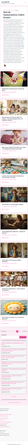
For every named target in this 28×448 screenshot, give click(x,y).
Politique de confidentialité (6, 414)
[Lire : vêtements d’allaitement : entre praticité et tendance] (14, 278)
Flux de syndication (4, 418)
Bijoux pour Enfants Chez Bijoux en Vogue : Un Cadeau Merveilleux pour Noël (14, 148)
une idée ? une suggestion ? (6, 422)
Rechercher (3, 334)
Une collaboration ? (4, 423)
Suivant (25, 331)
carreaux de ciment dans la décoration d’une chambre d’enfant (13, 176)
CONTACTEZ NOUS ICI (5, 426)
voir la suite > (14, 396)
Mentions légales (3, 416)
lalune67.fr (5, 23)
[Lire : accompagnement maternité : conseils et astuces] (14, 221)
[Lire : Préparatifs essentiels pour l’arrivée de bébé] (14, 78)
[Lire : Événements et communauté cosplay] (14, 194)
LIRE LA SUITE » (5, 95)
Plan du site (2, 419)
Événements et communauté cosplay (12, 204)
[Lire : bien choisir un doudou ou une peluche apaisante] (14, 307)
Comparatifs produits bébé (14, 402)
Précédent (3, 331)
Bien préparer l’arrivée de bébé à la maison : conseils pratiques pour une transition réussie (12, 119)
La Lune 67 (5, 2)
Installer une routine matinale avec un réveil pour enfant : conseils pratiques (13, 357)
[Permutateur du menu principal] (25, 2)
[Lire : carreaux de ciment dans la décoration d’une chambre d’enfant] (14, 166)
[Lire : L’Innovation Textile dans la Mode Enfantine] (14, 250)
